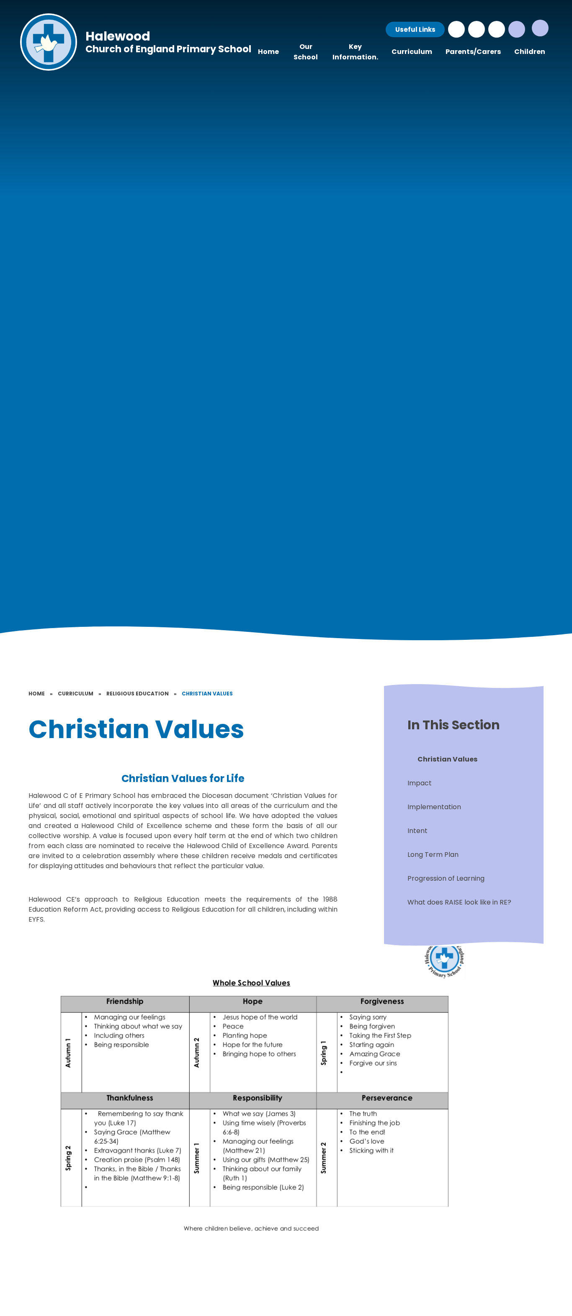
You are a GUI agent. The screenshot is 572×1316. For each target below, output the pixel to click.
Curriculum (75, 693)
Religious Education (137, 693)
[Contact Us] (456, 29)
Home (36, 693)
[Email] (476, 29)
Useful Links (415, 29)
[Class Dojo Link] (496, 29)
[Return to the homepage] (48, 42)
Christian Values (207, 693)
